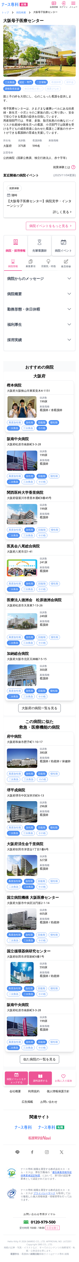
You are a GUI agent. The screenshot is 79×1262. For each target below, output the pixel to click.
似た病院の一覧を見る (39, 1059)
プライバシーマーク (44, 1193)
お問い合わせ (48, 1102)
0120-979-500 (43, 1222)
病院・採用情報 (16, 250)
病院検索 (21, 12)
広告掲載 (27, 1102)
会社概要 (15, 1091)
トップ (5, 12)
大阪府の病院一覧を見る (39, 708)
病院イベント (63, 250)
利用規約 (34, 1091)
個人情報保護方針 (58, 1091)
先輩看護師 (39, 250)
